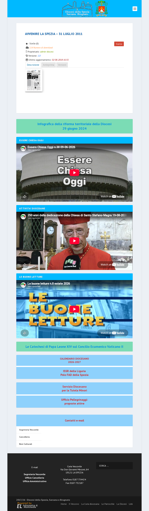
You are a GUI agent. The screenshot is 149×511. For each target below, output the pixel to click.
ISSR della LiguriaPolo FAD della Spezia (74, 373)
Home (64, 503)
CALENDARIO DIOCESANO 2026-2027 (74, 360)
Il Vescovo (74, 503)
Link (131, 503)
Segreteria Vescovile (29, 429)
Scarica (119, 44)
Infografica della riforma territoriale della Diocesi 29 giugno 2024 (74, 126)
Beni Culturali (25, 444)
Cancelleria (24, 437)
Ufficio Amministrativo (34, 481)
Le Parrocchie (107, 503)
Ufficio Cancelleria (34, 477)
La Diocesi (122, 503)
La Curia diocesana (90, 503)
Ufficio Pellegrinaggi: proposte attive (74, 401)
